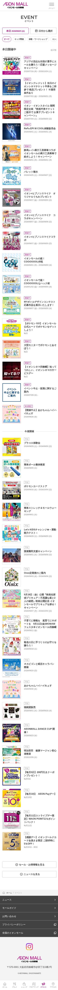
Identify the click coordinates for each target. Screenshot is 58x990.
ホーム (9, 893)
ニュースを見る (32, 874)
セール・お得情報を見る (32, 864)
